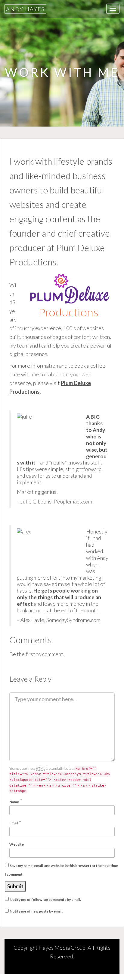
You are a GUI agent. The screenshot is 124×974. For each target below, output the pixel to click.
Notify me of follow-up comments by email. (45, 899)
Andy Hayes (25, 9)
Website (16, 844)
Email (13, 823)
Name (14, 801)
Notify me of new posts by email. (36, 911)
